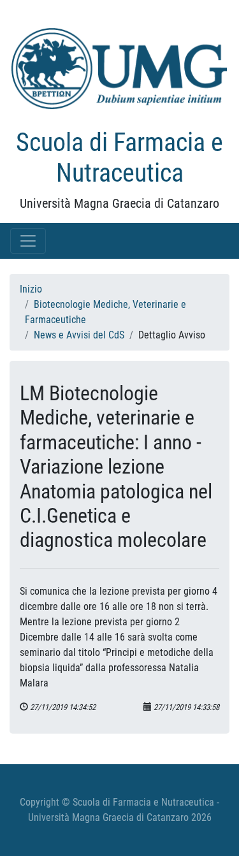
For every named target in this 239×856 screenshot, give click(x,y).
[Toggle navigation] (28, 241)
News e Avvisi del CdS (79, 335)
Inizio (31, 289)
